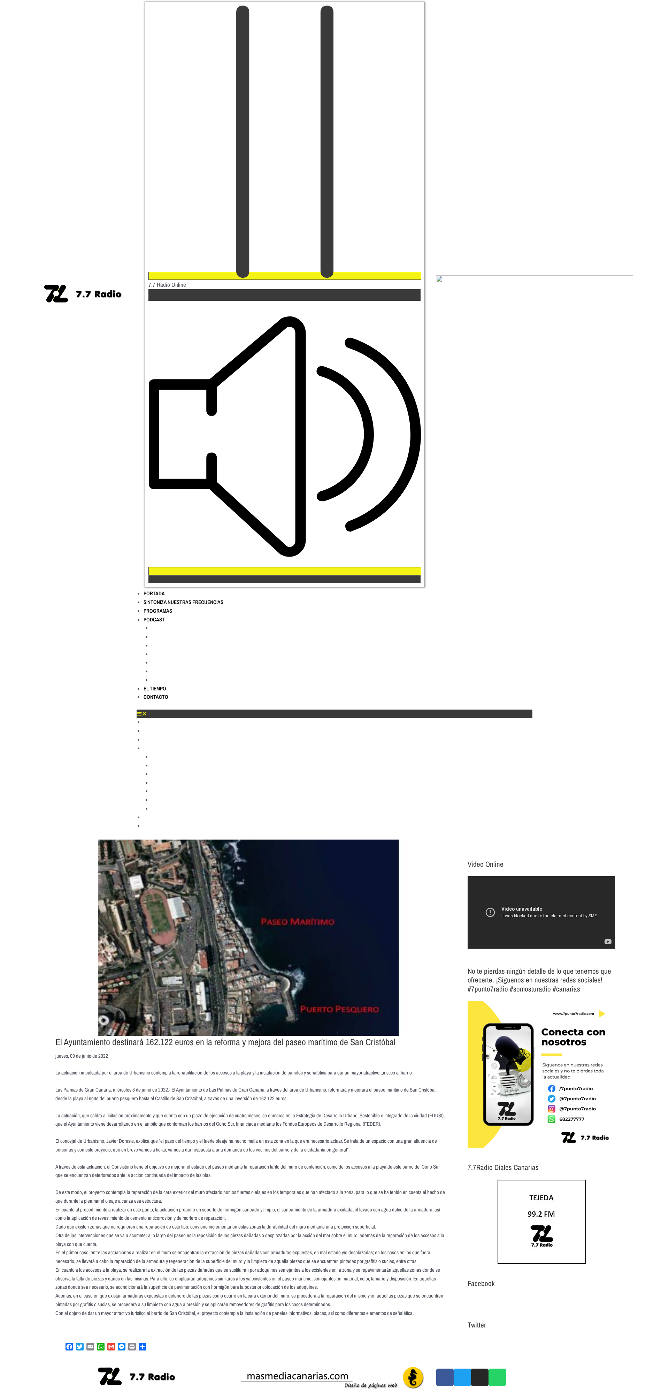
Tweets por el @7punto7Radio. (497, 1342)
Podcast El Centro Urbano (182, 645)
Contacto (156, 697)
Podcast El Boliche (173, 637)
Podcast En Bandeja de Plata (185, 671)
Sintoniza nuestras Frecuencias (183, 602)
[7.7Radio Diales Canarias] (541, 1221)
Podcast (154, 619)
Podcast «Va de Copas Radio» (187, 680)
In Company (165, 654)
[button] (334, 714)
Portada (154, 593)
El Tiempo (155, 688)
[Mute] (284, 571)
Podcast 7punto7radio (178, 628)
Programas (158, 610)
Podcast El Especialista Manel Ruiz (192, 662)
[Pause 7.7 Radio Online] (284, 276)
